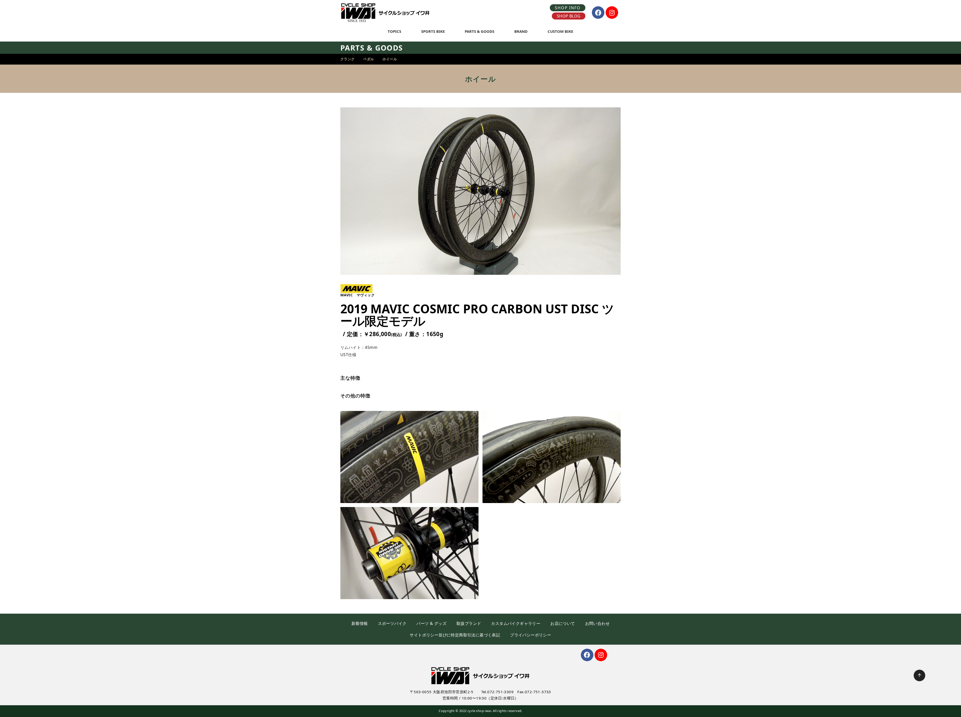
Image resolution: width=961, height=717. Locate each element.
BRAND (521, 31)
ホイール (389, 59)
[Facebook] (598, 12)
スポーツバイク (392, 623)
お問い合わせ (597, 623)
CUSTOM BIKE (560, 31)
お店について (562, 623)
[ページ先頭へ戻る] (919, 675)
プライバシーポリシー (530, 635)
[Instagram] (612, 12)
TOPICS (394, 31)
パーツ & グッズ (431, 623)
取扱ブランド (468, 623)
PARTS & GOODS (479, 31)
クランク (347, 59)
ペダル (368, 59)
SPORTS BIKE (433, 31)
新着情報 (359, 623)
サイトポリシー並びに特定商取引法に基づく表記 (455, 635)
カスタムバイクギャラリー (515, 623)
